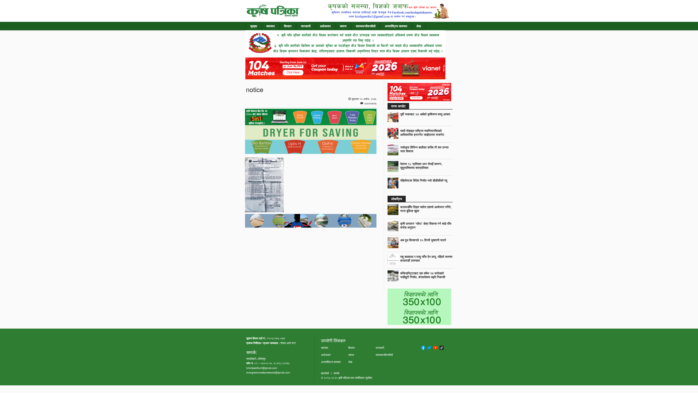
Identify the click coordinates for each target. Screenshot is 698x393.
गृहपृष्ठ (253, 26)
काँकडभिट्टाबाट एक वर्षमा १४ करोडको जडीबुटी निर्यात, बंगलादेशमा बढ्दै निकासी (422, 275)
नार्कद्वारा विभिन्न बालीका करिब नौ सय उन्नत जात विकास (424, 149)
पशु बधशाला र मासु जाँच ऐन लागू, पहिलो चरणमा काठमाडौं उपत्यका (426, 258)
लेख (418, 26)
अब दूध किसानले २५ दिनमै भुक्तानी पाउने (423, 240)
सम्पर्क (336, 373)
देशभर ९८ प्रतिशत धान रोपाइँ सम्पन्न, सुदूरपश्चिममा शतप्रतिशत (421, 166)
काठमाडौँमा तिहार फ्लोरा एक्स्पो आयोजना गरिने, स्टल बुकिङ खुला (426, 209)
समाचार (270, 26)
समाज (343, 26)
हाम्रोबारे (325, 373)
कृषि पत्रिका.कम (346, 378)
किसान (288, 26)
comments (370, 103)
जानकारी (306, 26)
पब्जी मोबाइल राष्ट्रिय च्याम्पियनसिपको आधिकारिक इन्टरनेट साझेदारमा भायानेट (422, 132)
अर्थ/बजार (325, 26)
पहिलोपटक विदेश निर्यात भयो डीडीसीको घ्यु (423, 180)
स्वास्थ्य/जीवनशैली (366, 26)
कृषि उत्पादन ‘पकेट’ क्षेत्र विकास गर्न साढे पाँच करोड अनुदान (425, 225)
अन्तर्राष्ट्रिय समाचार (396, 26)
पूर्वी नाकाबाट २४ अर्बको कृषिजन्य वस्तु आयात (425, 114)
